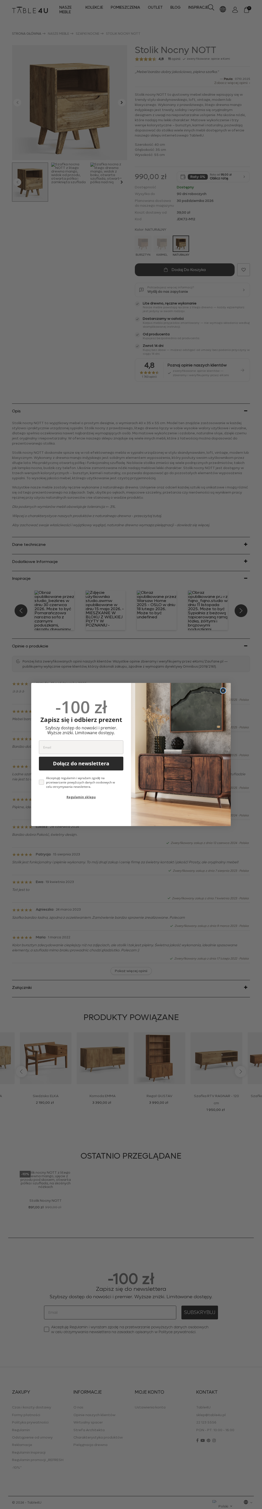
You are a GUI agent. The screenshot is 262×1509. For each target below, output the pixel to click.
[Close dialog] (223, 690)
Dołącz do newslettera (81, 763)
